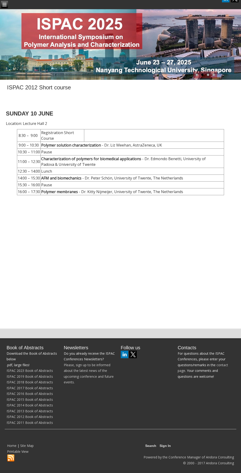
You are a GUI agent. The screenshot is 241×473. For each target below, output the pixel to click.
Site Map (27, 445)
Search (150, 446)
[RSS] (11, 458)
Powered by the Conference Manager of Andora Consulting (189, 457)
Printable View (17, 451)
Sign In (165, 446)
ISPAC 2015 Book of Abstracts (30, 399)
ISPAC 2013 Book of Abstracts (30, 411)
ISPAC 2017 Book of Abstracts (30, 388)
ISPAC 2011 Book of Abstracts (30, 422)
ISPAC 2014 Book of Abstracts (30, 405)
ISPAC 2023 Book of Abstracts (30, 370)
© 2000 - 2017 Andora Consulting (208, 463)
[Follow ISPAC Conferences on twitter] (133, 354)
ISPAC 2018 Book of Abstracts (30, 382)
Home (11, 445)
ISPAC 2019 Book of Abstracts (30, 376)
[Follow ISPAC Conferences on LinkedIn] (124, 354)
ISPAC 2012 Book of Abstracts (30, 416)
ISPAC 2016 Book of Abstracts (30, 393)
